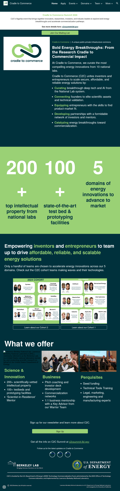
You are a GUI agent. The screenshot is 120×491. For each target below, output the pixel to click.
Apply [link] (63, 3)
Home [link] (55, 3)
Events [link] (72, 3)
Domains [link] (85, 3)
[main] (60, 21)
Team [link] (97, 3)
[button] (117, 3)
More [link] (108, 3)
